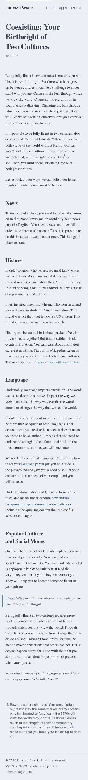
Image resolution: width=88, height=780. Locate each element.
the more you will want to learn (58, 361)
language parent (32, 463)
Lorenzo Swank (19, 7)
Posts (50, 8)
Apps (63, 8)
